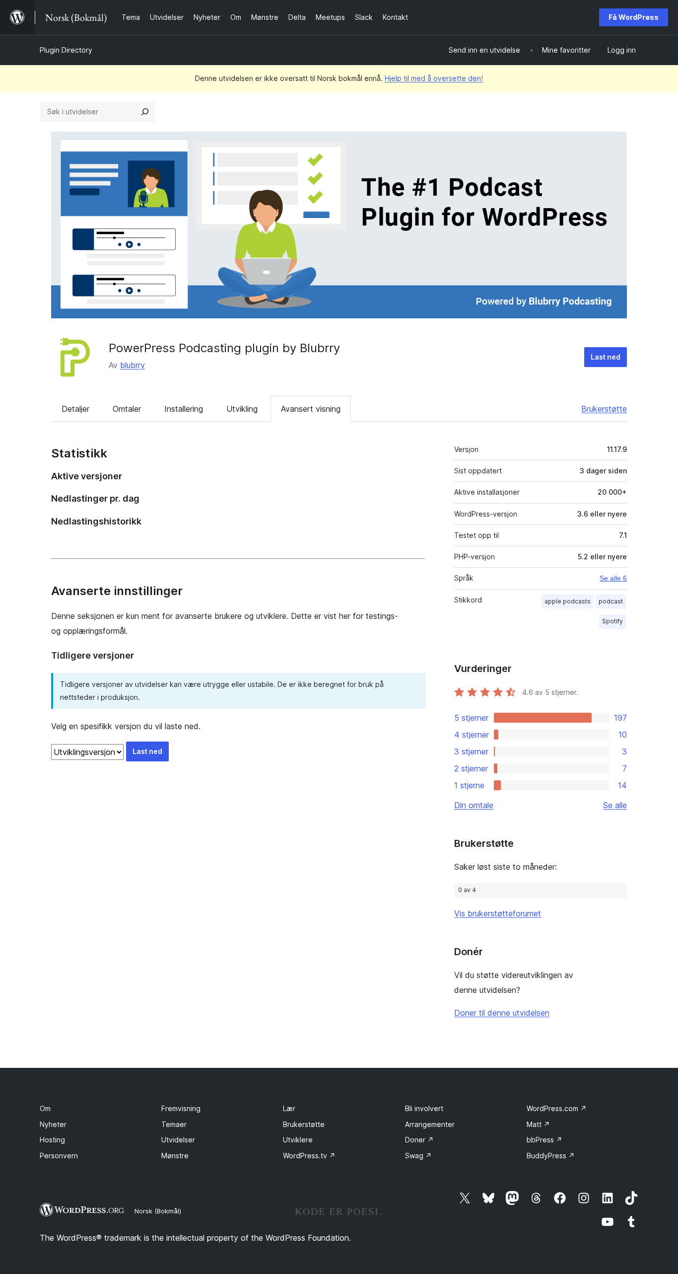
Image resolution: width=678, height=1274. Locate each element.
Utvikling (242, 409)
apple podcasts (567, 601)
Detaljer (75, 409)
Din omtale (473, 805)
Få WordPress (634, 17)
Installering (183, 409)
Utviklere (298, 1139)
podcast (611, 601)
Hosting (52, 1139)
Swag (418, 1155)
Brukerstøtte (604, 409)
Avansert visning (310, 409)
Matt (538, 1124)
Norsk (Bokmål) (158, 1211)
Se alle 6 (613, 578)
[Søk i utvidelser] (145, 112)
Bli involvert (424, 1108)
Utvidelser (178, 1139)
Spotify (612, 621)
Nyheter (53, 1124)
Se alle (615, 805)
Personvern (59, 1155)
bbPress (544, 1139)
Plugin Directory (66, 50)
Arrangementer (430, 1124)
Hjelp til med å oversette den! (434, 78)
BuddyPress (551, 1155)
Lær (289, 1108)
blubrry (132, 365)
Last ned (605, 357)
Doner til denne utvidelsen (501, 1013)
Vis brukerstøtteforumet (497, 913)
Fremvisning (181, 1108)
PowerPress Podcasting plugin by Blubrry (224, 348)
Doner (419, 1139)
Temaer (174, 1124)
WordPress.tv (309, 1155)
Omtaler (127, 409)
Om (45, 1108)
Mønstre (175, 1155)
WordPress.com (557, 1108)
